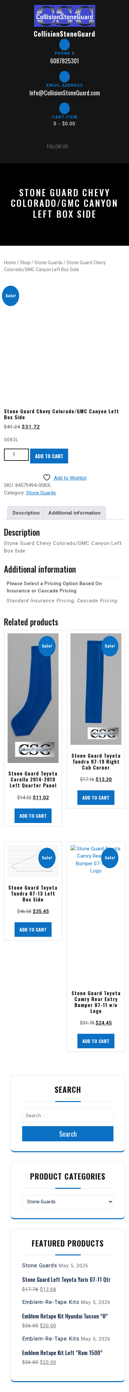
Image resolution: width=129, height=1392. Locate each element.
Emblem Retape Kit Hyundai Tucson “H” (65, 1316)
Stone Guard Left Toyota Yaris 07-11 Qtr (66, 1279)
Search (68, 1134)
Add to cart (49, 455)
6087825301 (64, 60)
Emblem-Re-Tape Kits (50, 1302)
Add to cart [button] (33, 815)
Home (10, 262)
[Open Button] (10, 146)
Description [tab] (26, 513)
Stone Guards (48, 262)
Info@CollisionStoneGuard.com (64, 92)
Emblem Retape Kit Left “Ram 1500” (62, 1353)
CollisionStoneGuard (64, 34)
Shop (25, 262)
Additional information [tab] (74, 513)
